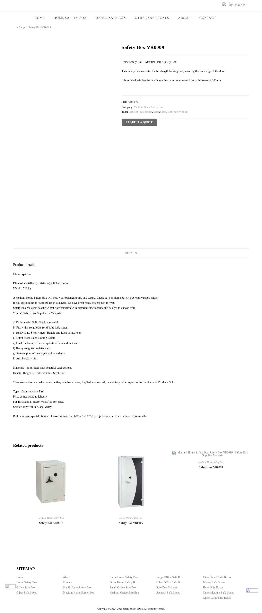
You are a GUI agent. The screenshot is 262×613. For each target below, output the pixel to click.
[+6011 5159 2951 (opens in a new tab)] (252, 594)
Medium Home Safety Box (148, 107)
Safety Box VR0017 (51, 523)
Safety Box (166, 111)
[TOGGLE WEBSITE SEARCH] (226, 18)
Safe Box (134, 111)
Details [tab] (131, 253)
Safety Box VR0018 (211, 467)
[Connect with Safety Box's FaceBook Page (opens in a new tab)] (10, 589)
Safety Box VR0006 (131, 523)
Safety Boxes (181, 111)
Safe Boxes (146, 111)
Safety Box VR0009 (40, 27)
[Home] (14, 27)
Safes (156, 111)
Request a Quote (139, 122)
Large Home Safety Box (130, 518)
